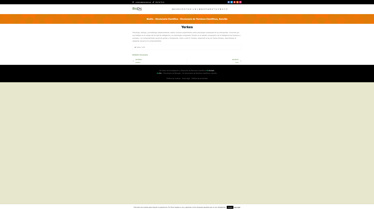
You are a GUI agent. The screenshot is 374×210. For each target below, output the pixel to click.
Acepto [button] (230, 207)
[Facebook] (229, 2)
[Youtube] (234, 2)
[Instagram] (240, 2)
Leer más (237, 207)
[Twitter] (231, 2)
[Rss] (237, 2)
